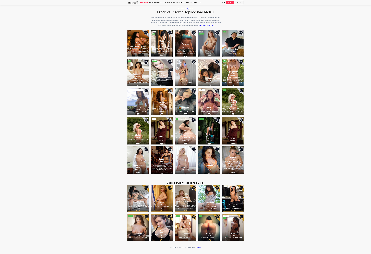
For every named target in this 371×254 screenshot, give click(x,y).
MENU (223, 2)
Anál (164, 2)
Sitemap (198, 247)
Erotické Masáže (155, 2)
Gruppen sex (180, 2)
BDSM (173, 2)
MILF (168, 2)
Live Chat (238, 2)
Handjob (189, 2)
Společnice (144, 2)
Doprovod (197, 2)
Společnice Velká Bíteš (206, 25)
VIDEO (230, 2)
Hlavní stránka (181, 9)
